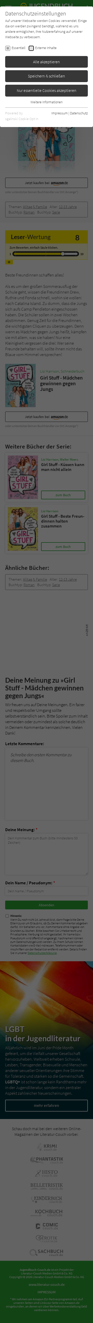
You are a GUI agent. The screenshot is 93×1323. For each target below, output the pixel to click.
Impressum (59, 113)
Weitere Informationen (46, 102)
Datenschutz (79, 113)
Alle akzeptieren (46, 61)
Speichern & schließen (46, 75)
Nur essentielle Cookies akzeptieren (46, 90)
